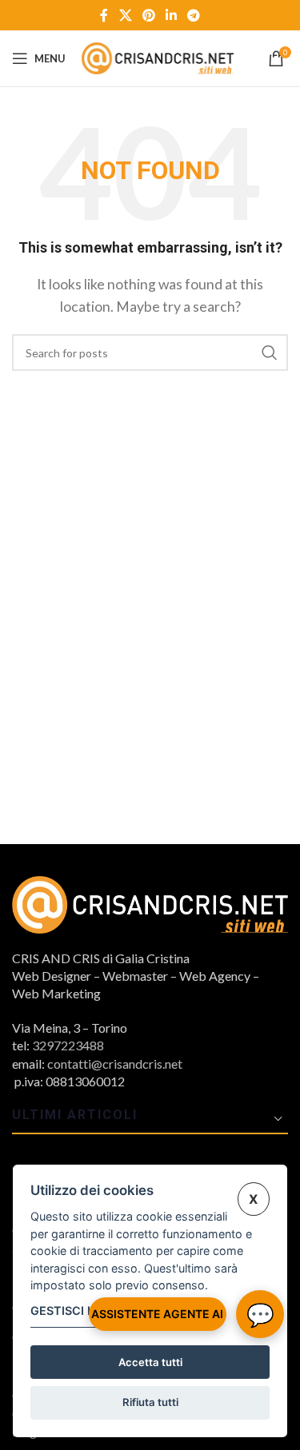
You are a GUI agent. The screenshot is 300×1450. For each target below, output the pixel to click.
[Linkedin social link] (171, 15)
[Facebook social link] (104, 15)
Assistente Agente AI (157, 1314)
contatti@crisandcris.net (114, 1063)
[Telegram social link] (194, 15)
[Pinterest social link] (148, 15)
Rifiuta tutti (150, 1402)
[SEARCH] (269, 352)
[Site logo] (158, 56)
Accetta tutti (150, 1362)
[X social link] (125, 15)
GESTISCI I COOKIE (84, 1310)
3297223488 (68, 1045)
